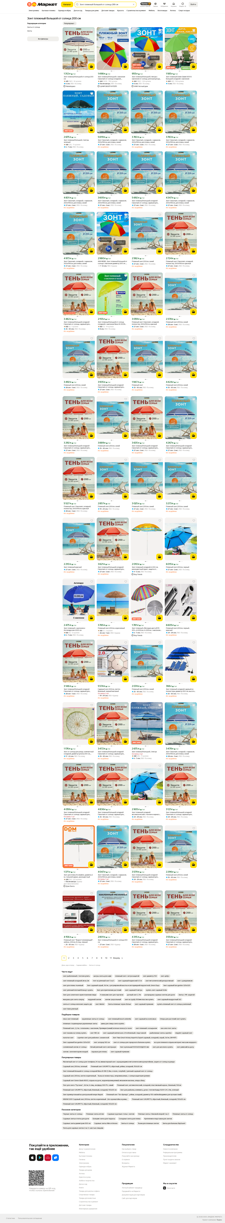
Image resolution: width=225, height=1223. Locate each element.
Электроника (84, 1163)
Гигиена (82, 1159)
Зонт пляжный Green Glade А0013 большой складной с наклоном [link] (179, 78)
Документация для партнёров (133, 1195)
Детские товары (85, 1205)
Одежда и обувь (85, 1166)
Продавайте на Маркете (131, 1191)
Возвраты (125, 1163)
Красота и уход (84, 1177)
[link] (76, 976)
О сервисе (126, 1159)
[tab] (33, 11)
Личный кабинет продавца (132, 1188)
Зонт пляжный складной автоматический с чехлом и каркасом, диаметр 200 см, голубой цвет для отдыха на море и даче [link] (146, 813)
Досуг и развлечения (87, 1149)
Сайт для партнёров (129, 1198)
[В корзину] (91, 66)
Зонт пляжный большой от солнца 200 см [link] (78, 78)
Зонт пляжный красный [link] (73, 567)
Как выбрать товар (129, 1149)
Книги (81, 1188)
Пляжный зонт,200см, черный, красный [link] (177, 629)
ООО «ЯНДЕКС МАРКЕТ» (212, 1217)
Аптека (81, 1174)
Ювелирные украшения (88, 1209)
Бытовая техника (85, 1156)
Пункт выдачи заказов (171, 1159)
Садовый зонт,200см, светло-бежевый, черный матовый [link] (109, 690)
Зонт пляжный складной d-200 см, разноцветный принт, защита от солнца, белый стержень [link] (145, 568)
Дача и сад (83, 1184)
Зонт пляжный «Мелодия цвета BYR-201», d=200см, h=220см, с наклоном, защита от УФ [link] (146, 629)
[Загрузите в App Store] (32, 1160)
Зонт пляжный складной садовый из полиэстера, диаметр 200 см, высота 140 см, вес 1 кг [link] (180, 690)
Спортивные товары (87, 1195)
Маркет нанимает (170, 1163)
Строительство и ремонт (88, 1202)
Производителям (169, 1156)
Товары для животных (87, 1198)
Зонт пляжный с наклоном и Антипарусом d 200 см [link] (74, 629)
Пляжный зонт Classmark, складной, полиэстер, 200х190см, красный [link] (179, 262)
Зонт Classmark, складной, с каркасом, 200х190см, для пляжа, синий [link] (112, 141)
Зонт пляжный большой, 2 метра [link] (144, 752)
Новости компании (170, 1149)
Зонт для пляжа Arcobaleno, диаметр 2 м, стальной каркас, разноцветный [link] (78, 876)
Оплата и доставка (129, 1152)
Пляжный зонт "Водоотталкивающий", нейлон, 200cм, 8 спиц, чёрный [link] (78, 941)
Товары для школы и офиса (89, 1191)
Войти (193, 4)
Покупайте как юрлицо (130, 1156)
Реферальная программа (172, 1152)
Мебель (82, 1152)
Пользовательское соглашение (30, 1218)
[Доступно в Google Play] (40, 1160)
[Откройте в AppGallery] (48, 1160)
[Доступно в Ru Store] (55, 1160)
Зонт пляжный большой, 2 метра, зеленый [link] (76, 141)
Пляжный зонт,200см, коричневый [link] (111, 628)
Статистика (10, 1218)
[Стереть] (134, 4)
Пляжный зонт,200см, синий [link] (143, 261)
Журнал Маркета (128, 1166)
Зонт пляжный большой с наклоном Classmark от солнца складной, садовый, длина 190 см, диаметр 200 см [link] (112, 78)
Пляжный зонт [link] (137, 385)
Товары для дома (85, 1170)
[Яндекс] (219, 1220)
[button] (43, 39)
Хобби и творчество (86, 1181)
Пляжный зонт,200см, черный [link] (177, 567)
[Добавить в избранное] (91, 30)
